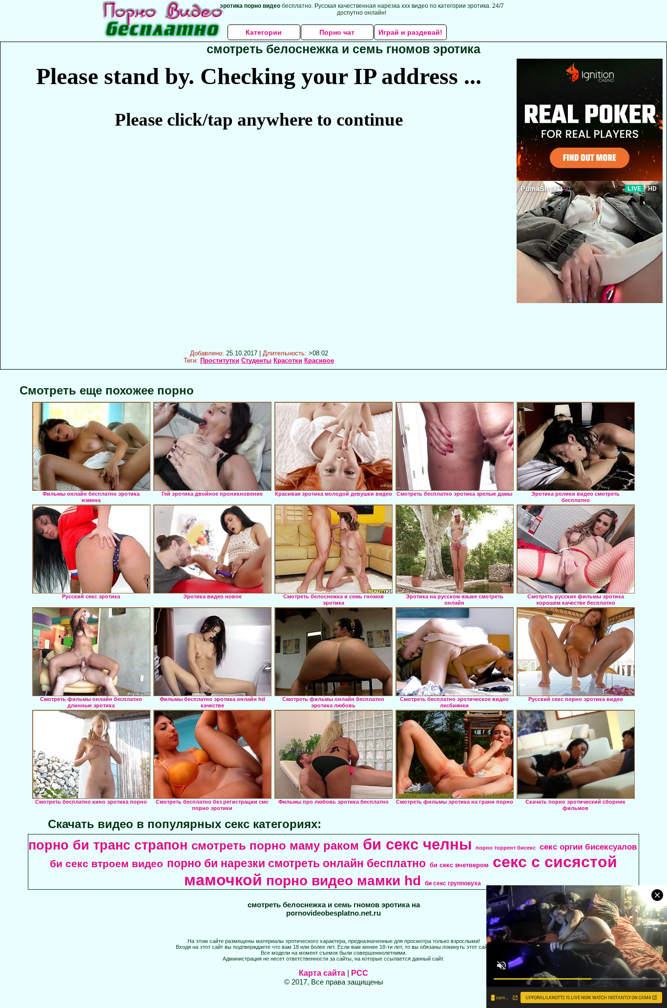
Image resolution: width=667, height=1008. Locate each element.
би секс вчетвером (459, 865)
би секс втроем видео (106, 864)
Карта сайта (322, 973)
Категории (264, 32)
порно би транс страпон (108, 845)
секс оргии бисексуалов (588, 847)
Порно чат (336, 32)
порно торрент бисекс (506, 848)
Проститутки (219, 360)
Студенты (256, 360)
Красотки (287, 360)
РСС (359, 973)
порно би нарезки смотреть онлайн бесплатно (296, 863)
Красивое (319, 360)
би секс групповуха (453, 883)
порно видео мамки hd (343, 880)
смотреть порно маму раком (275, 845)
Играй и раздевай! (410, 32)
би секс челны (417, 844)
